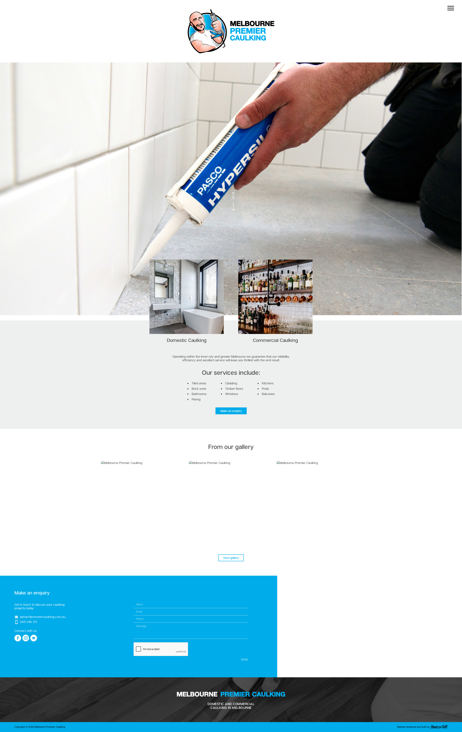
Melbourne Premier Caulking (231, 31)
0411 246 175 (28, 622)
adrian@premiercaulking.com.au (43, 617)
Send (244, 659)
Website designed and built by (413, 727)
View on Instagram (143, 503)
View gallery (231, 558)
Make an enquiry (231, 411)
